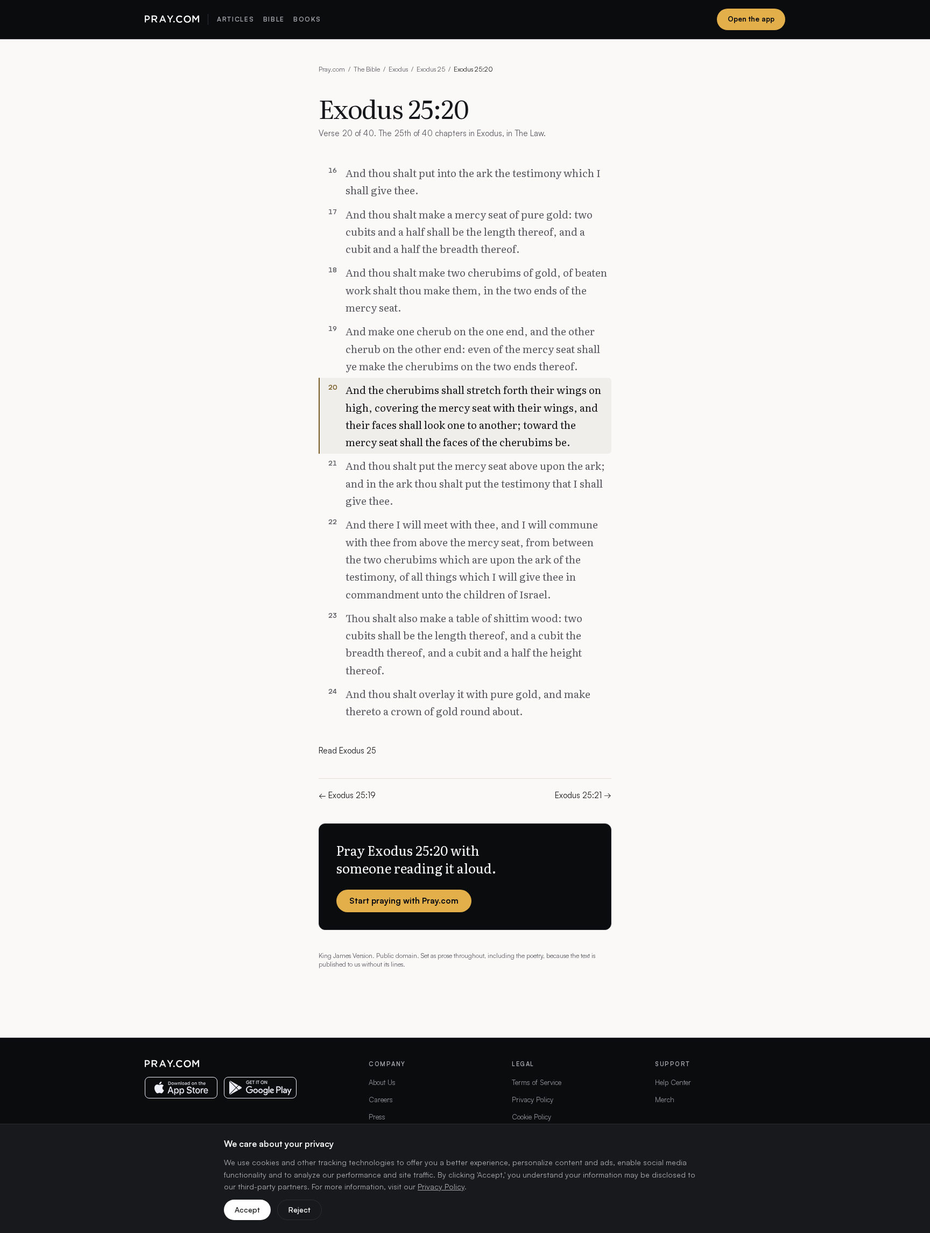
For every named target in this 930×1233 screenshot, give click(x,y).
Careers (381, 1099)
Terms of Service (536, 1082)
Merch (664, 1099)
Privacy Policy (532, 1099)
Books (307, 19)
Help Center (673, 1082)
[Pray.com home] (172, 19)
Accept (247, 1209)
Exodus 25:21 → (583, 795)
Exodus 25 (431, 69)
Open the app (751, 19)
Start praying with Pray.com (404, 901)
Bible (274, 19)
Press (377, 1116)
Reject (299, 1209)
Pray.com (332, 69)
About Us (382, 1082)
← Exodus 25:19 (347, 795)
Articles (235, 19)
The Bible (367, 69)
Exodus (398, 69)
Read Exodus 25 (347, 750)
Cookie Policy (531, 1116)
